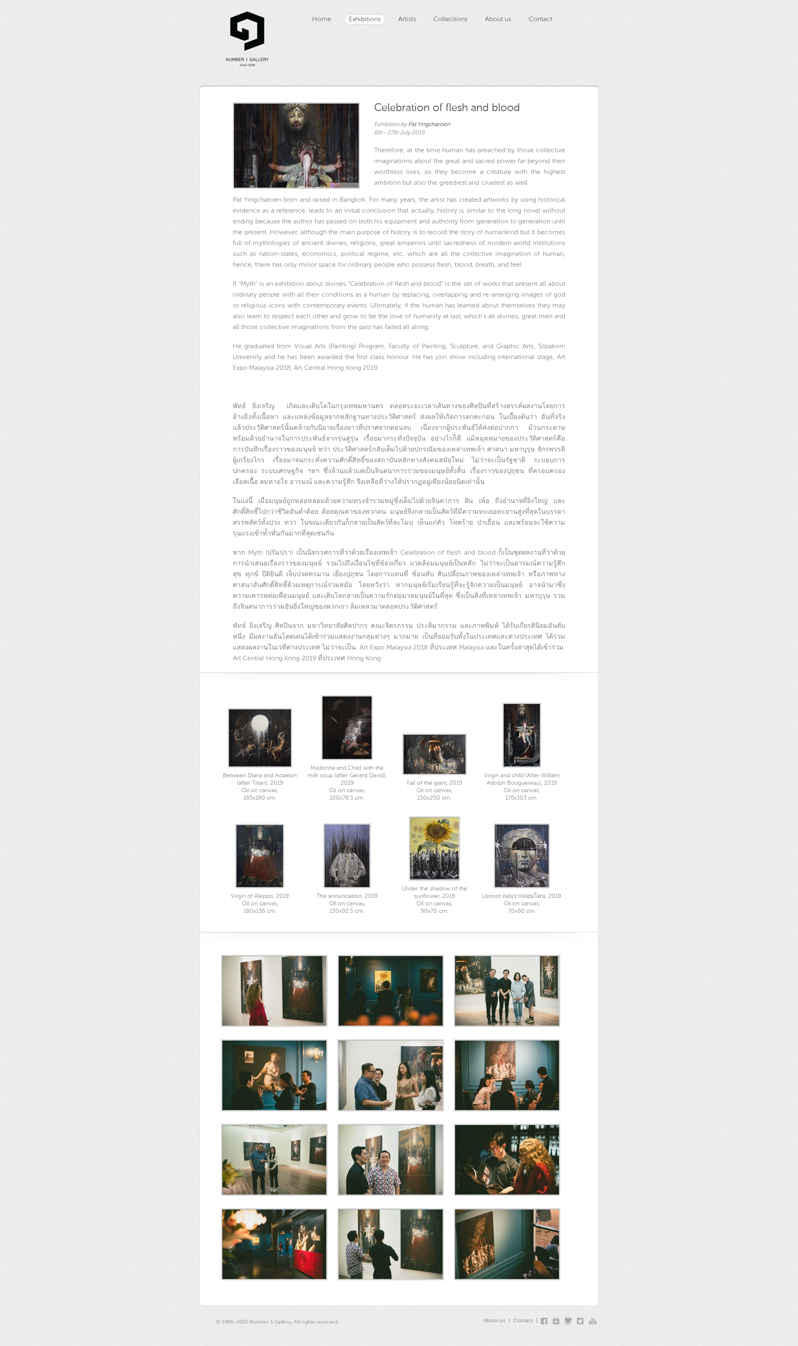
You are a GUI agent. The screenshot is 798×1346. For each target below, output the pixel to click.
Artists (407, 19)
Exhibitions (365, 19)
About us (498, 19)
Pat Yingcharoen (429, 124)
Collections (450, 19)
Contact (540, 19)
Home (321, 19)
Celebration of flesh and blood (447, 108)
